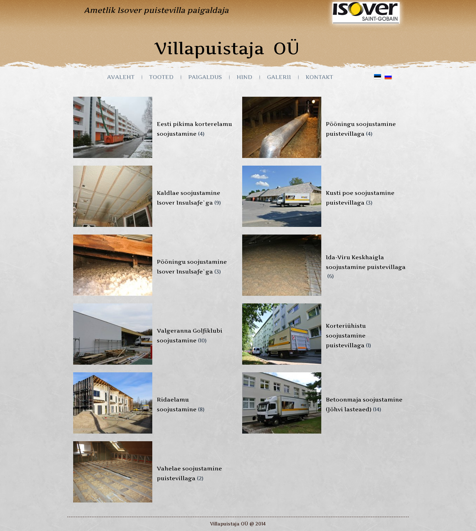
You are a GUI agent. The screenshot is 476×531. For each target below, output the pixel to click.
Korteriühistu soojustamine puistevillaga (346, 335)
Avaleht (121, 76)
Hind (244, 76)
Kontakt (319, 76)
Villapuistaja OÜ (227, 48)
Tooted (161, 76)
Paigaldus (205, 76)
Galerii (279, 76)
